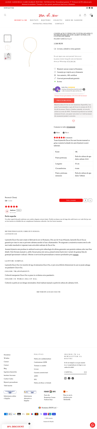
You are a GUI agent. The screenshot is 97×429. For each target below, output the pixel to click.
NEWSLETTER (9, 8)
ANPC (36, 376)
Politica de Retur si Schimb (42, 383)
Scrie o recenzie (71, 200)
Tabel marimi (8, 386)
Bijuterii (46, 20)
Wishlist (6, 358)
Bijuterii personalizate (11, 382)
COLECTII (57, 20)
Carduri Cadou (8, 379)
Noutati (34, 20)
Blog (5, 368)
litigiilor (7, 398)
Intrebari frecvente (9, 375)
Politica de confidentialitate (42, 359)
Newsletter (7, 355)
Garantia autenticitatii (41, 373)
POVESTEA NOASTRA (42, 24)
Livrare (36, 369)
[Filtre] (86, 200)
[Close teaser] (29, 424)
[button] (91, 15)
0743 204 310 (71, 61)
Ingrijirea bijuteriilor (10, 372)
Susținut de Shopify (48, 421)
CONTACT (59, 24)
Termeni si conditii (40, 366)
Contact (6, 365)
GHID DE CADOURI (74, 20)
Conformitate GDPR (40, 362)
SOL (35, 379)
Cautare (6, 362)
